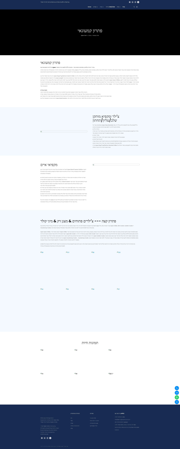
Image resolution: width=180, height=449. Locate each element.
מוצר (72, 420)
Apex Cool (84, 35)
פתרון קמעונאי (96, 35)
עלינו (72, 428)
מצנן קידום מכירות (94, 423)
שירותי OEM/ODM (75, 426)
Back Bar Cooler (94, 420)
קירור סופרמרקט (93, 426)
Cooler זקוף (93, 418)
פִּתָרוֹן (89, 35)
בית (71, 418)
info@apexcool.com (124, 419)
